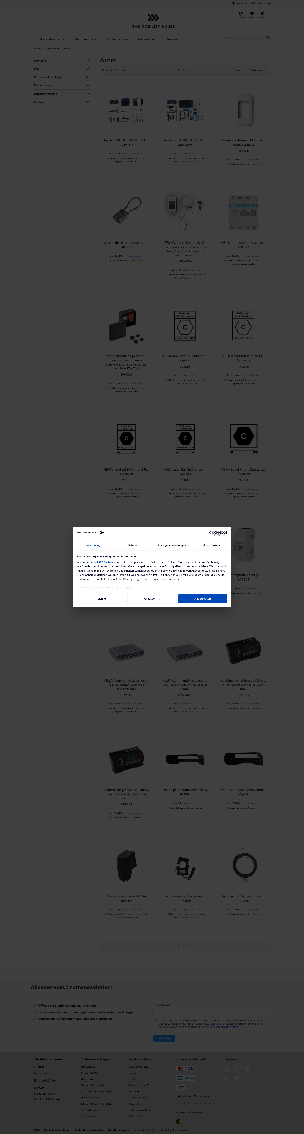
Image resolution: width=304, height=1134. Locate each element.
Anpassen (150, 598)
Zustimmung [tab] (92, 544)
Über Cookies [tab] (211, 544)
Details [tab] (132, 544)
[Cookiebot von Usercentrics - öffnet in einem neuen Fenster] (212, 533)
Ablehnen (101, 598)
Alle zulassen (202, 598)
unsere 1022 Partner (100, 561)
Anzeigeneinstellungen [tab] (171, 544)
